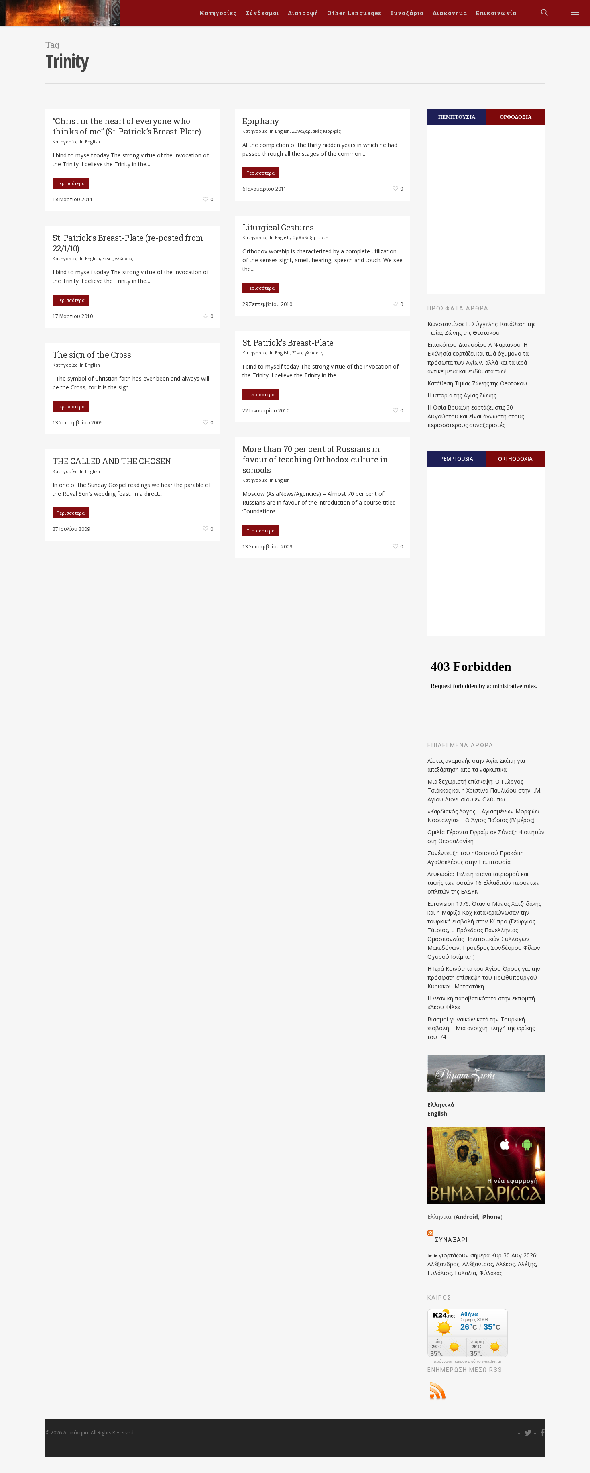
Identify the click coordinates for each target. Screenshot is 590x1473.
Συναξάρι (451, 1240)
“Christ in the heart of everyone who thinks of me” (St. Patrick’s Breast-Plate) (127, 126)
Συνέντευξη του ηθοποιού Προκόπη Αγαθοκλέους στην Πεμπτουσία (475, 857)
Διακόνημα (450, 13)
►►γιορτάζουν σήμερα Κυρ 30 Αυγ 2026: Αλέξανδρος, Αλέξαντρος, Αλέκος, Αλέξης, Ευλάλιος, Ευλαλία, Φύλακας (482, 1264)
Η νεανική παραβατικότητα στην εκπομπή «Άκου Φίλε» (481, 1002)
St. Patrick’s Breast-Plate (288, 342)
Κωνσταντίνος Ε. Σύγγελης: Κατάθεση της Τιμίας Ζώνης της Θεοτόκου (481, 328)
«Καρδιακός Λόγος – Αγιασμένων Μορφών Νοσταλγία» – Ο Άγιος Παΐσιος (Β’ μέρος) (483, 815)
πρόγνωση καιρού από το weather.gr (467, 1361)
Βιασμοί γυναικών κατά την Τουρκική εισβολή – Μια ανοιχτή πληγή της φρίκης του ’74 (481, 1028)
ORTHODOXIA (515, 458)
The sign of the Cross (92, 354)
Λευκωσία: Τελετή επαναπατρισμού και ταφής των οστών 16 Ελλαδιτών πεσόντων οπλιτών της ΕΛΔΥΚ (483, 882)
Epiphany (260, 121)
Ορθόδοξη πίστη (310, 237)
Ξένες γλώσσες (117, 258)
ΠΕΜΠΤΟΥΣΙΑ (456, 116)
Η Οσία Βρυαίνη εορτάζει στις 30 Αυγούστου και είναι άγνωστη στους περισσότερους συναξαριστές (475, 416)
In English (90, 142)
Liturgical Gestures (278, 227)
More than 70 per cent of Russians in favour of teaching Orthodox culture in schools (315, 459)
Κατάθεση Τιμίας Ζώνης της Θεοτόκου (477, 383)
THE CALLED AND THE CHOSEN (112, 461)
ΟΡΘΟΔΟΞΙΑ (515, 116)
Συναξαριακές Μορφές (316, 131)
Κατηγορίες (218, 13)
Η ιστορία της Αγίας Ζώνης (461, 395)
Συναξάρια (407, 13)
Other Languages (354, 13)
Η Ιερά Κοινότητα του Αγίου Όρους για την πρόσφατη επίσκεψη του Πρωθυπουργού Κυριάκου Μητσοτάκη (483, 977)
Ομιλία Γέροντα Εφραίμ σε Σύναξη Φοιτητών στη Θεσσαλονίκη (486, 836)
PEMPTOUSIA (456, 458)
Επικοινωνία (496, 13)
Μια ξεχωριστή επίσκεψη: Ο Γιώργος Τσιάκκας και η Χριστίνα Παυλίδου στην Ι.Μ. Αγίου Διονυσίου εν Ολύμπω (484, 790)
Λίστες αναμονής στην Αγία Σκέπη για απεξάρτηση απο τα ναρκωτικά (476, 765)
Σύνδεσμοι (262, 13)
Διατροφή (303, 13)
